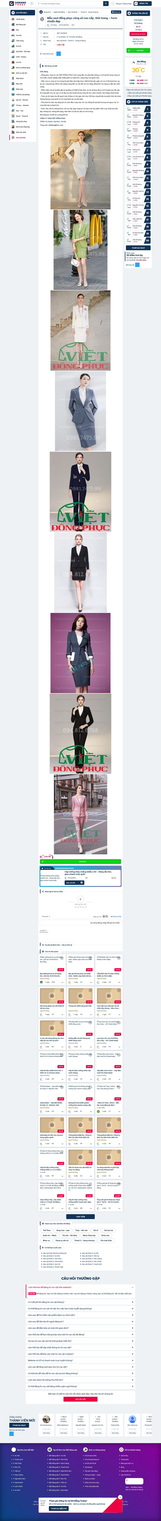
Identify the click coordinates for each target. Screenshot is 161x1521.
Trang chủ (47, 12)
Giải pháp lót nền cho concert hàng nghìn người (51, 1136)
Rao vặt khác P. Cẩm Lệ (90, 1256)
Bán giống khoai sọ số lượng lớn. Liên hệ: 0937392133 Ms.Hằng (50, 974)
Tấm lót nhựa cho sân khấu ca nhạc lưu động (79, 1168)
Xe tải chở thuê (90, 1463)
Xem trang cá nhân (138, 34)
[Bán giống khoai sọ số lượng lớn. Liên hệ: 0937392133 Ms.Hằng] (52, 963)
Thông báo (125, 1459)
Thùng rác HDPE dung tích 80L (80, 1006)
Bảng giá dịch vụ (127, 1463)
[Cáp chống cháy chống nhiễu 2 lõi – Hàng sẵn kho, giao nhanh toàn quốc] (50, 877)
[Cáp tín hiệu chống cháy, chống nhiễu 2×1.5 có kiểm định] (52, 1157)
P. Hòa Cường (18, 1475)
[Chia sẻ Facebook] (58, 54)
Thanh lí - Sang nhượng (89, 12)
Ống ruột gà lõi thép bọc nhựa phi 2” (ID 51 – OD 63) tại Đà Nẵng (108, 1200)
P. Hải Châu (17, 1463)
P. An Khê (16, 1490)
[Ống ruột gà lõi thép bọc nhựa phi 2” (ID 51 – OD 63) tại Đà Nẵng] (109, 1189)
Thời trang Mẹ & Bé (92, 1486)
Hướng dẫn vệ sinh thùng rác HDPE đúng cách (79, 1039)
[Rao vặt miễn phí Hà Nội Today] (140, 93)
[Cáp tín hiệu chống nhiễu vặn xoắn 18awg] (80, 1060)
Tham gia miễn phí (59, 1508)
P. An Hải (16, 1455)
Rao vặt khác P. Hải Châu (52, 1258)
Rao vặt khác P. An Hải (90, 1253)
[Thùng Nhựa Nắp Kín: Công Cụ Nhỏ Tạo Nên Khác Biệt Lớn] (80, 1125)
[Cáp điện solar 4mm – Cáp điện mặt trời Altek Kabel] (109, 1060)
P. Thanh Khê (18, 1459)
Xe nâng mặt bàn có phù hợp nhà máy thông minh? (108, 1168)
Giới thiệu (124, 1455)
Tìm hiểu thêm (141, 260)
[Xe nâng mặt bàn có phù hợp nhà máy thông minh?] (109, 1157)
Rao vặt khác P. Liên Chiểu (91, 1261)
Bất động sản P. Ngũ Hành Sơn (60, 1471)
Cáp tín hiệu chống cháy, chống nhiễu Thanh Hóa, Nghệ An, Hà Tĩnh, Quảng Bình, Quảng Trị (80, 1200)
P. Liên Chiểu (17, 1486)
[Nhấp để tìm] (106, 3)
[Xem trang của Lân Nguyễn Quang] (98, 1111)
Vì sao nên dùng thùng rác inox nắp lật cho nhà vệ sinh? (52, 1039)
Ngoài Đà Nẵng (59, 12)
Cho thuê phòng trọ (92, 1459)
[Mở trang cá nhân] (130, 109)
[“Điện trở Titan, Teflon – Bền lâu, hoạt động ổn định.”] (109, 1092)
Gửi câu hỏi (80, 1399)
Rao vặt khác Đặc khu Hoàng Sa (54, 1253)
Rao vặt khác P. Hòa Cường (92, 1258)
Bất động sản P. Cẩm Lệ (57, 1482)
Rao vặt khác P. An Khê (51, 1256)
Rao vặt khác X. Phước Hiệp (53, 1267)
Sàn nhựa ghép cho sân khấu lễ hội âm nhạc (52, 1007)
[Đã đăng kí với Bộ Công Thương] (134, 1482)
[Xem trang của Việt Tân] (70, 982)
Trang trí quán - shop (92, 1475)
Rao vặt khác (73, 12)
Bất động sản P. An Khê (57, 1486)
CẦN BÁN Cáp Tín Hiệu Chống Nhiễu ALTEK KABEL (108, 974)
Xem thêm (80, 1216)
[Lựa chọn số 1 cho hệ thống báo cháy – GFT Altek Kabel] (109, 1028)
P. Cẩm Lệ (16, 1471)
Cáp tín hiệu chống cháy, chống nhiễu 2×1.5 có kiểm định (50, 1168)
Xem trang (46, 1433)
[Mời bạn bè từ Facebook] (137, 265)
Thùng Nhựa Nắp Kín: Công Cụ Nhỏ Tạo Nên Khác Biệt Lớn (80, 1136)
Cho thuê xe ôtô (90, 1455)
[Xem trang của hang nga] (41, 982)
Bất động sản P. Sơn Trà (57, 1478)
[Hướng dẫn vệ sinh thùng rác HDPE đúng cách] (80, 1028)
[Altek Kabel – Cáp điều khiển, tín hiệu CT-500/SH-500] (52, 1092)
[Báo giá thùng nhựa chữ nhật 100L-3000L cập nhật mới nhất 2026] (80, 963)
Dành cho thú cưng (92, 1482)
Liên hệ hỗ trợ (126, 1475)
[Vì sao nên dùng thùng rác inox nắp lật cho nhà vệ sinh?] (52, 1028)
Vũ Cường (138, 23)
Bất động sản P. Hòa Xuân (58, 1490)
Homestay (88, 1467)
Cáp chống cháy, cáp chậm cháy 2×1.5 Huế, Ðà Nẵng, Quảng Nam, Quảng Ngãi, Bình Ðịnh (51, 1200)
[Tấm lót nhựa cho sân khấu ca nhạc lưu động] (80, 1157)
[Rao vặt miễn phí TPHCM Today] (139, 96)
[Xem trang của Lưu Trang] (41, 1175)
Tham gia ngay (138, 247)
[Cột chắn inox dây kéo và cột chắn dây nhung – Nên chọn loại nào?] (109, 996)
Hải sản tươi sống (91, 1471)
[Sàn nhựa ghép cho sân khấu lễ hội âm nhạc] (52, 996)
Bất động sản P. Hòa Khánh (59, 1475)
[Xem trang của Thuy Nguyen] (98, 1046)
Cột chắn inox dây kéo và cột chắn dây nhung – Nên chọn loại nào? (108, 1007)
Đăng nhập (117, 916)
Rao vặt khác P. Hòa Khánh (53, 1261)
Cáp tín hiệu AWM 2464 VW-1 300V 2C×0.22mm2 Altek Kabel (51, 1071)
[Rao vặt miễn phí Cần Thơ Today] (139, 90)
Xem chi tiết (70, 882)
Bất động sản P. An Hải (57, 1455)
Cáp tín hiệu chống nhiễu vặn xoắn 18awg (79, 1071)
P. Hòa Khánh (18, 1482)
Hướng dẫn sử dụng (128, 1471)
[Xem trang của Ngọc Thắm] (98, 982)
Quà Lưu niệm (90, 1478)
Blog (122, 1467)
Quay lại (116, 12)
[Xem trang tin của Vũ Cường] (138, 20)
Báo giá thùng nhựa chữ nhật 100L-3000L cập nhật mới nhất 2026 (80, 974)
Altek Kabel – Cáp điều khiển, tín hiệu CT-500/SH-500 (51, 1104)
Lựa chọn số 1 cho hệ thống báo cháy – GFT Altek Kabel (107, 1039)
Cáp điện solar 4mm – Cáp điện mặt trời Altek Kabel (109, 1071)
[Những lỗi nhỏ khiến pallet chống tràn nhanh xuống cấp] (80, 1092)
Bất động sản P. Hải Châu (58, 1459)
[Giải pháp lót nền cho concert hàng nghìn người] (52, 1125)
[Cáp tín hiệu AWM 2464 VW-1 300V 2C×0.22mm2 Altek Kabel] (52, 1060)
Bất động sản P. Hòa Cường (59, 1463)
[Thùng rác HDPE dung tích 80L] (80, 996)
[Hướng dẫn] (32, 3)
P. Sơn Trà (16, 1467)
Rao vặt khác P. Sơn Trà (51, 1264)
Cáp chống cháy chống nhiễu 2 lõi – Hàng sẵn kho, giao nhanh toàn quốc (88, 872)
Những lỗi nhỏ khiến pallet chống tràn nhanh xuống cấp (79, 1104)
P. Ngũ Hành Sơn (19, 1478)
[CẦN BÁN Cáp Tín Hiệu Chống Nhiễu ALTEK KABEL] (109, 963)
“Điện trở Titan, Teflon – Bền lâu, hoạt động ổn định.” (108, 1104)
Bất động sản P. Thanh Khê (59, 1467)
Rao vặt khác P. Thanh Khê (92, 1264)
